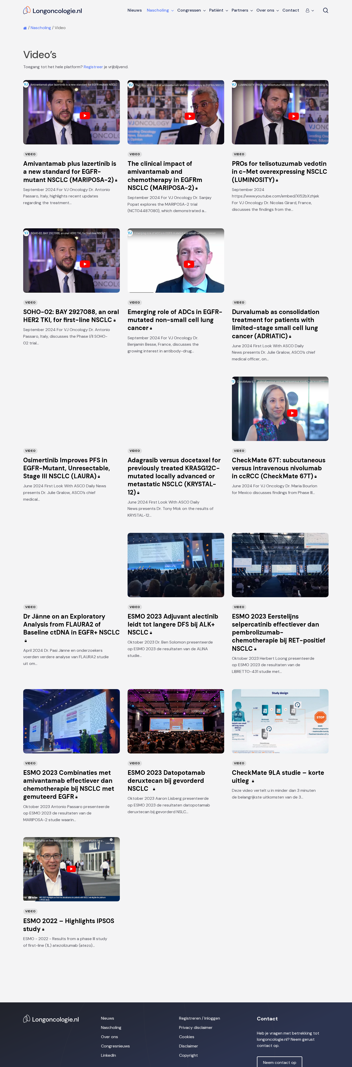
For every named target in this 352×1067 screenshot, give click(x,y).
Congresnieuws (115, 1046)
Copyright (188, 1055)
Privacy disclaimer (196, 1027)
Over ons (109, 1036)
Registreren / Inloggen (199, 1018)
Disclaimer (188, 1046)
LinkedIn (108, 1055)
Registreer (93, 67)
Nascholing (41, 27)
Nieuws (107, 1018)
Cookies (186, 1036)
